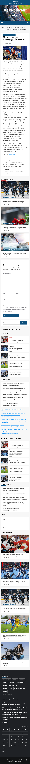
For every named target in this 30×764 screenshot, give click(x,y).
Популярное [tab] (15, 329)
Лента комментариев (8, 524)
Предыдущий (14, 163)
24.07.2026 (5, 204)
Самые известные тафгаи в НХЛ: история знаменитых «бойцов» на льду (16, 340)
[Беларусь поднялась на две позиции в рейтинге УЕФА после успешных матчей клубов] (4, 364)
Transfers (22, 679)
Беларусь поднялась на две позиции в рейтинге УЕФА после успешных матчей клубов (16, 366)
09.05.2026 (5, 230)
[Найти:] (11, 323)
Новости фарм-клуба (19, 688)
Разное (10, 337)
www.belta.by (13, 154)
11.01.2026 (5, 256)
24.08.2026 (5, 557)
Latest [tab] (4, 438)
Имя (4, 293)
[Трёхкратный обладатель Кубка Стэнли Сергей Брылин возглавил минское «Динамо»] (15, 190)
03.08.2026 (5, 584)
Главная (10, 3)
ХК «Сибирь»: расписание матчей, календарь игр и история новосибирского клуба (16, 349)
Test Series (15, 679)
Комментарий (7, 273)
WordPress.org (6, 527)
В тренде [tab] (5, 333)
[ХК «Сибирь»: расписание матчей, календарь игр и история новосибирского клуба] (4, 347)
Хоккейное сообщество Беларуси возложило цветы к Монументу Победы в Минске (14, 227)
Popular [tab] (10, 438)
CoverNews (11, 761)
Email (17, 293)
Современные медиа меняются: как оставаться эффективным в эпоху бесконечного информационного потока (13, 415)
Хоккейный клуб (15, 12)
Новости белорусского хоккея (9, 34)
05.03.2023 (6, 43)
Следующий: (14, 171)
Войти (4, 519)
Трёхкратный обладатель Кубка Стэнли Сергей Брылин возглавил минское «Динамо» (15, 201)
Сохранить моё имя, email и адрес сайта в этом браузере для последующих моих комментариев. (15, 309)
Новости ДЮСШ (20, 682)
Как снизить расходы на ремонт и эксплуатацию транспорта (15, 374)
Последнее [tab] (6, 329)
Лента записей (6, 522)
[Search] (28, 23)
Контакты (20, 3)
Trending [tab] (18, 438)
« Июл (3, 751)
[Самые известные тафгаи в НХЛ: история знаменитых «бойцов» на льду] (4, 339)
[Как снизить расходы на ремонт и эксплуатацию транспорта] (4, 373)
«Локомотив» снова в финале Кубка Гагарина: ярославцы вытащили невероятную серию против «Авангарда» (14, 420)
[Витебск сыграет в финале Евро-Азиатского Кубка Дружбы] (15, 242)
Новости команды (7, 688)
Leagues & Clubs (6, 679)
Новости (15, 3)
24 (4, 745)
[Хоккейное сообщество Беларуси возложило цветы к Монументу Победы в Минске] (15, 216)
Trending (5, 682)
